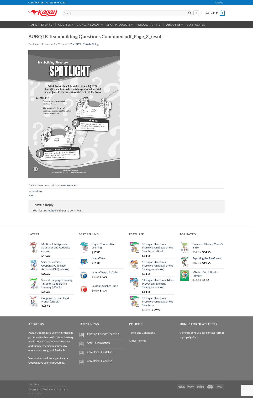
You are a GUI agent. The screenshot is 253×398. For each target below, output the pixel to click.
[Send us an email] (226, 4)
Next (33, 195)
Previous (35, 191)
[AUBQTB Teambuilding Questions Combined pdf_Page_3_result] (74, 113)
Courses (64, 24)
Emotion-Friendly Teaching (103, 333)
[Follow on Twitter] (44, 371)
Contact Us (196, 24)
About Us (173, 24)
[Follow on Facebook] (31, 371)
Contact (219, 2)
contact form (214, 332)
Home (32, 24)
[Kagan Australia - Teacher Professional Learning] (42, 13)
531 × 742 (74, 44)
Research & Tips (148, 24)
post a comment (69, 185)
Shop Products (118, 24)
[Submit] (190, 13)
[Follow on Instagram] (38, 371)
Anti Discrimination (98, 342)
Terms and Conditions (142, 332)
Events (46, 24)
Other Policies (137, 340)
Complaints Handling (99, 360)
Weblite (40, 394)
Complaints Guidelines (100, 351)
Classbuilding (91, 44)
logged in (53, 210)
